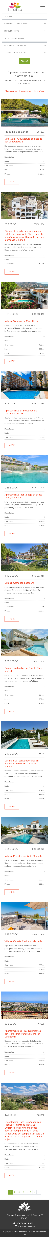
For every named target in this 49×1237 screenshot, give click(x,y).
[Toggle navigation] (42, 6)
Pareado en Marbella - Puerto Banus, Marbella (24, 670)
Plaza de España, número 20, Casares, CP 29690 (25, 1217)
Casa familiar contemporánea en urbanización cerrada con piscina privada (22, 763)
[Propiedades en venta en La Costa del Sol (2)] (35, 1192)
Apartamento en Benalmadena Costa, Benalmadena (21, 412)
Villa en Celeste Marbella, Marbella (23, 941)
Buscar (24, 61)
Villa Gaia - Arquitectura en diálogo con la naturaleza (23, 140)
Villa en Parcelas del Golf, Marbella (23, 856)
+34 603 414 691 (25, 1223)
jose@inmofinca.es (26, 1226)
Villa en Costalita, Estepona (19, 583)
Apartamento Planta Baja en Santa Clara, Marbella (23, 496)
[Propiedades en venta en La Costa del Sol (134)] (38, 1192)
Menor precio (25, 91)
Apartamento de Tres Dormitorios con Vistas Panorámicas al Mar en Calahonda (23, 1033)
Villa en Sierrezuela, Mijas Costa (21, 321)
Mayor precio (38, 91)
